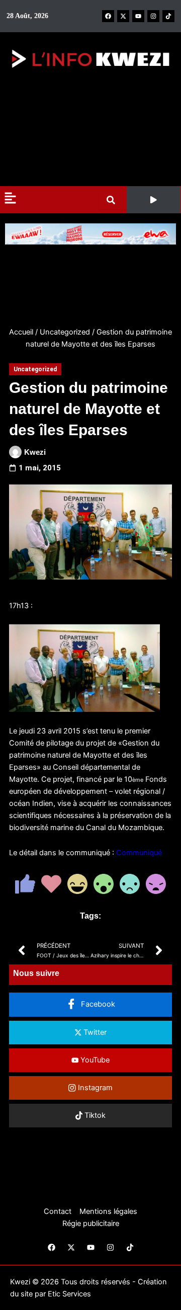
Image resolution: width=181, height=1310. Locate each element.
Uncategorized (65, 332)
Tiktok (94, 1115)
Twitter (94, 1032)
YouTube (94, 1060)
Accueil (21, 332)
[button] (153, 199)
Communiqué (139, 852)
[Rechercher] (113, 200)
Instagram (94, 1087)
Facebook (97, 1004)
